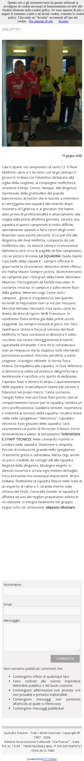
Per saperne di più (41, 21)
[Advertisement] (42, 543)
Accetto (63, 21)
